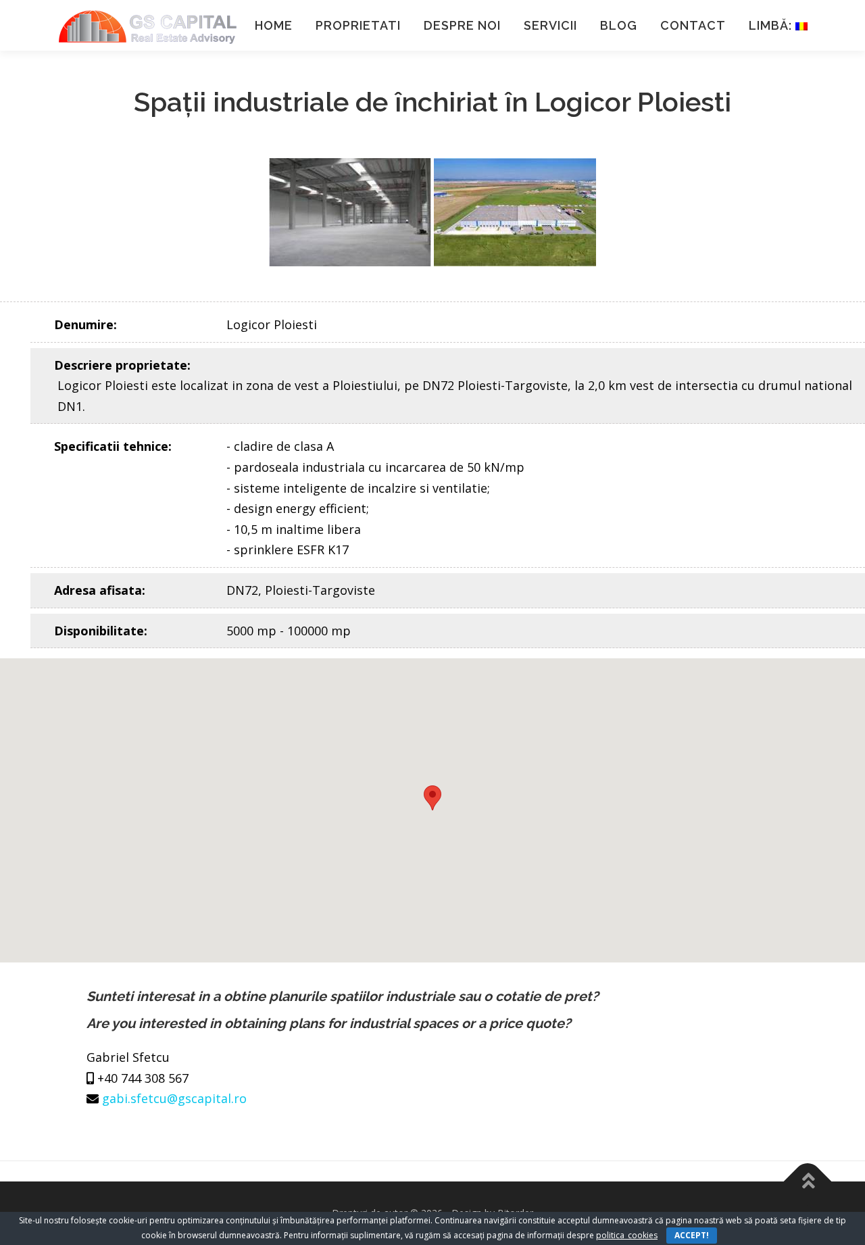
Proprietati (358, 25)
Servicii (550, 25)
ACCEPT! (691, 1235)
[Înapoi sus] (808, 1182)
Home (274, 25)
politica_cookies (627, 1235)
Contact (693, 25)
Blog (618, 25)
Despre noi (462, 25)
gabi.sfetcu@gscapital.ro (174, 1098)
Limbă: (772, 25)
